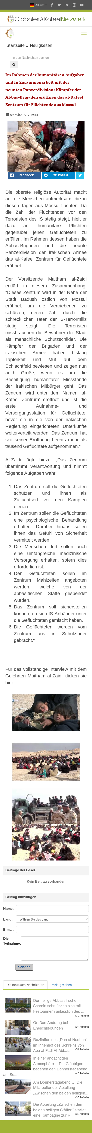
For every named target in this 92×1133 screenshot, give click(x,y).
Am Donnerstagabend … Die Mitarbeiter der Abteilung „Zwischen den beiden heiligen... (60, 1087)
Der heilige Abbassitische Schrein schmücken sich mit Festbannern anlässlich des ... (58, 1005)
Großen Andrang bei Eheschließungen (50, 1025)
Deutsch (39, 4)
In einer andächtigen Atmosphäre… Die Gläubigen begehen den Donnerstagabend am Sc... (45, 1066)
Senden (24, 967)
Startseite (15, 45)
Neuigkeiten (41, 45)
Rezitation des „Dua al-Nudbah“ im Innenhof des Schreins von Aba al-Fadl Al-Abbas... (60, 1045)
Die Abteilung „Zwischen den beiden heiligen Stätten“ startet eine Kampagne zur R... (59, 1109)
